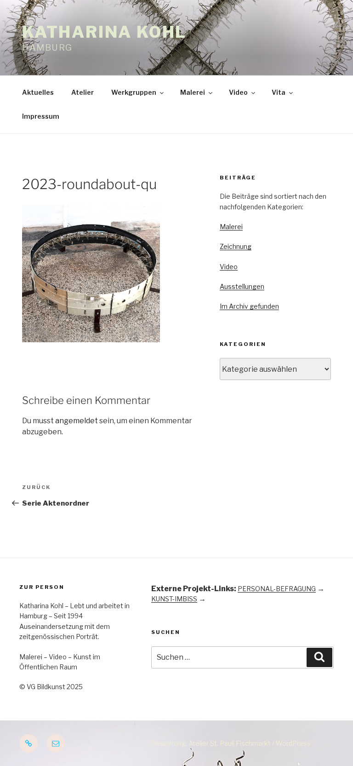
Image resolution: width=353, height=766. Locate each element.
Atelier (82, 92)
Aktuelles (38, 92)
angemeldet (76, 420)
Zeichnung (235, 246)
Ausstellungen (242, 286)
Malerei (192, 92)
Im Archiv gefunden (249, 306)
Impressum (40, 116)
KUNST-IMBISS (174, 599)
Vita (278, 92)
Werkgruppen (133, 92)
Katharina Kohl (104, 32)
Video (238, 92)
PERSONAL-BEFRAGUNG (277, 589)
